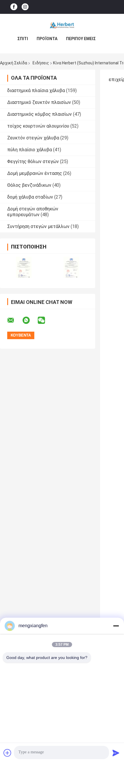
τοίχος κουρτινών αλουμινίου (38, 126)
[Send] (116, 752)
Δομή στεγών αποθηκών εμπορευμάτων (32, 211)
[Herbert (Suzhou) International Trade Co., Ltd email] (14, 320)
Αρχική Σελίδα (13, 63)
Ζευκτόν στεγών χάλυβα (33, 138)
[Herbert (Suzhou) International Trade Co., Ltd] (62, 25)
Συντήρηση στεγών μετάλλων (38, 226)
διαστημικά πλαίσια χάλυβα (36, 90)
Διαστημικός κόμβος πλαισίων (39, 114)
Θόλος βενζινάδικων (29, 185)
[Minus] (115, 625)
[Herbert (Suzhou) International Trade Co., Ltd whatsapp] (29, 320)
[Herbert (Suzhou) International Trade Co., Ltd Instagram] (25, 7)
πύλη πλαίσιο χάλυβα (29, 149)
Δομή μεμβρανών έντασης (34, 173)
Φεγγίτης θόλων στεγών (33, 161)
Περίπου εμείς (81, 38)
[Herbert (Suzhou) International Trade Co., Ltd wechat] (45, 320)
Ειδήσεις (41, 63)
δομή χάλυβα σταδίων (30, 197)
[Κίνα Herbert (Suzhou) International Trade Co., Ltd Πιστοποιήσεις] (24, 267)
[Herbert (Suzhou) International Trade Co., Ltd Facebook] (14, 7)
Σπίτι (22, 38)
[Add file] (7, 752)
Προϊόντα (47, 38)
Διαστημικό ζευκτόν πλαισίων (39, 102)
